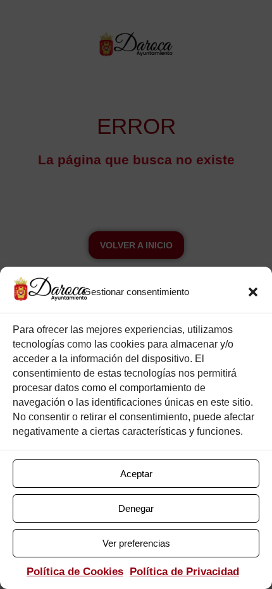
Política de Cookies (75, 572)
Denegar (136, 508)
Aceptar (136, 473)
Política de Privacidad (184, 572)
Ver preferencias (136, 543)
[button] (253, 292)
